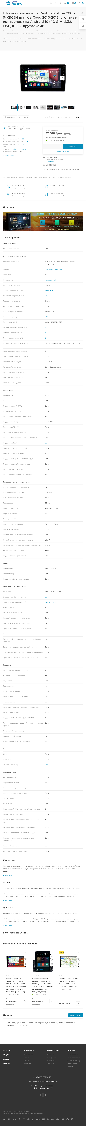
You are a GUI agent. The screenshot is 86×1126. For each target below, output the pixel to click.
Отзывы (26, 1061)
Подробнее (49, 161)
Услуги (6, 1059)
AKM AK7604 (50, 602)
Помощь (71, 1050)
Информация (53, 1050)
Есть (47, 443)
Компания (29, 1050)
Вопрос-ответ (72, 1063)
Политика (50, 1063)
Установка (50, 1055)
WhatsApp (45, 1095)
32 (23, 139)
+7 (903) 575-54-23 (43, 1077)
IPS (46, 317)
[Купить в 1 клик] (25, 960)
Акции (6, 1055)
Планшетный (50, 280)
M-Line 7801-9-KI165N (19, 149)
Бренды (6, 1063)
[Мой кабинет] (60, 3)
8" (46, 296)
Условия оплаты (72, 1055)
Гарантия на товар (73, 1061)
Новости (27, 1058)
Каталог (7, 1050)
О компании (28, 1055)
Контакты (27, 1063)
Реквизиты (51, 1061)
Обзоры (70, 1066)
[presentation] (3, 978)
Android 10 (49, 290)
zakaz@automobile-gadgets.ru (44, 1081)
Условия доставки (73, 1058)
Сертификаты (51, 1058)
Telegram (40, 1095)
